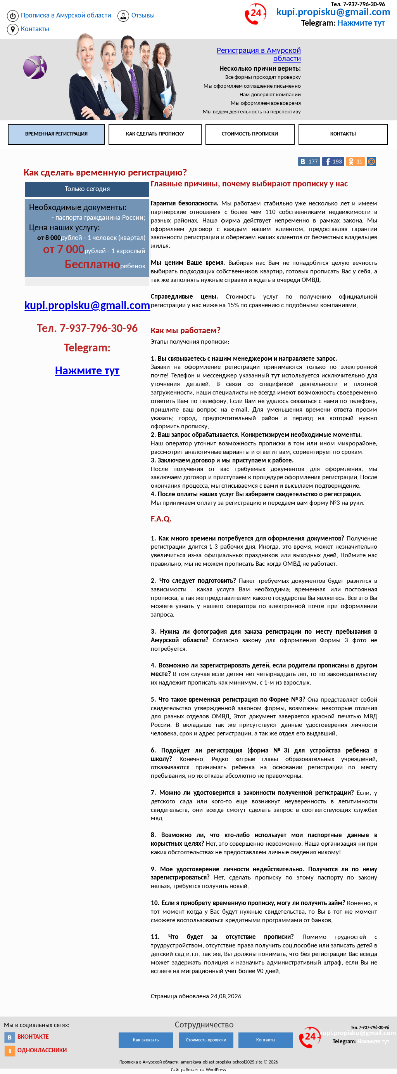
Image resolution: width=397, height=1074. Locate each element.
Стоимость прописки (250, 134)
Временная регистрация (56, 134)
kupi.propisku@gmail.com (333, 12)
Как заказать (146, 1040)
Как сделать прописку (155, 134)
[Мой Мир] (371, 161)
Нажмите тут (361, 23)
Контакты (343, 134)
